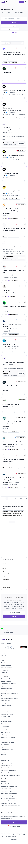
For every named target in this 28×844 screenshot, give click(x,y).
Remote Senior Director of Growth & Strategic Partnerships (14, 479)
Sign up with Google (15, 612)
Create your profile (6, 678)
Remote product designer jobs (8, 26)
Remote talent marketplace (8, 742)
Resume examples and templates (9, 693)
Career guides (4, 691)
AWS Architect (7, 72)
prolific (4, 464)
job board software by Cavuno (9, 834)
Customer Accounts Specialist (12, 442)
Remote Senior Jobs (7, 513)
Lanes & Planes (6, 275)
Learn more (21, 143)
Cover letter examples (7, 695)
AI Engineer (6, 290)
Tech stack (19, 160)
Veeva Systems (6, 213)
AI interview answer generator (9, 798)
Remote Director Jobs (7, 515)
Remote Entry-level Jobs (8, 511)
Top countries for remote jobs (8, 768)
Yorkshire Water (7, 346)
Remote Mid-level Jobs (18, 511)
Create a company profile (7, 749)
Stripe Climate (9, 632)
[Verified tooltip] (6, 92)
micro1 (4, 92)
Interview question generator (8, 739)
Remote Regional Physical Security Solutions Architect (14, 229)
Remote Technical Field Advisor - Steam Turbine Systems (13, 423)
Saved (19, 43)
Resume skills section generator (9, 796)
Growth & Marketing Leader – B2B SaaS (14, 271)
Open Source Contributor (11, 173)
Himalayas (4, 522)
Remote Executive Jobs (17, 515)
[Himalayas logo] (6, 2)
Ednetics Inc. (6, 233)
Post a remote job (5, 732)
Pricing (3, 752)
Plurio (4, 193)
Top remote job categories (8, 763)
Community (4, 658)
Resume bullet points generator (9, 793)
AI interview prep (5, 723)
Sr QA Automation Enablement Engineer (12, 325)
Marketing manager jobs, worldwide (10, 29)
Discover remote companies (8, 683)
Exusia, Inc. (5, 390)
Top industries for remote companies (10, 775)
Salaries (5, 59)
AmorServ (5, 406)
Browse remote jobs (6, 681)
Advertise (3, 754)
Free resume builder (6, 788)
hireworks (5, 292)
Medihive (5, 309)
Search (14, 22)
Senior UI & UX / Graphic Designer (14, 155)
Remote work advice (6, 688)
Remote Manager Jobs (17, 513)
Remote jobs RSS (5, 700)
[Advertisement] (14, 38)
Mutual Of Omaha (7, 329)
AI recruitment (4, 744)
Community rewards (6, 705)
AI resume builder (5, 716)
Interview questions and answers (9, 698)
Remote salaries (5, 760)
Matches (13, 43)
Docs (2, 660)
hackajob (5, 74)
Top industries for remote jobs (8, 770)
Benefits (12, 160)
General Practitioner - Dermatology (14, 306)
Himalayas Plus (5, 711)
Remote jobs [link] (12, 522)
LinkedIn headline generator (8, 800)
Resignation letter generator (8, 803)
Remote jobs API (5, 781)
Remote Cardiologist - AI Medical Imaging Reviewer (13, 460)
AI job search (4, 686)
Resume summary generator (8, 791)
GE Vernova (6, 426)
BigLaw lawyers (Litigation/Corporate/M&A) (12, 109)
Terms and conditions (6, 667)
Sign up (14, 616)
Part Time (5, 62)
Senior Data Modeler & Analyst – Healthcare (13, 387)
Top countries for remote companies (10, 772)
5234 (21, 499)
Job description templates (8, 737)
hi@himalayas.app (6, 643)
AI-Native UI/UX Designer (11, 404)
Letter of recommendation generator (10, 805)
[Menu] (25, 2)
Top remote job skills (6, 765)
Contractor (5, 97)
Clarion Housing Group (8, 444)
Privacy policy (4, 670)
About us (3, 655)
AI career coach (5, 726)
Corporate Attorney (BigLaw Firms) (14, 90)
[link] (4, 522)
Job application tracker (7, 714)
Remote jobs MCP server (7, 783)
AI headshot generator (7, 721)
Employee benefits (6, 665)
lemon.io (5, 157)
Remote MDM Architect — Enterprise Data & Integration (12, 210)
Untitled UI (22, 834)
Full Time (5, 80)
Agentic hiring (4, 747)
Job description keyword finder (9, 786)
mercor (4, 57)
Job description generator (8, 735)
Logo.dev (13, 836)
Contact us (4, 672)
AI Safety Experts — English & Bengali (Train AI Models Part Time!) (14, 53)
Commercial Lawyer (9, 344)
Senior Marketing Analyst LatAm (13, 191)
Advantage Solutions (8, 482)
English (14, 839)
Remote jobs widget (6, 703)
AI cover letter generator (7, 719)
